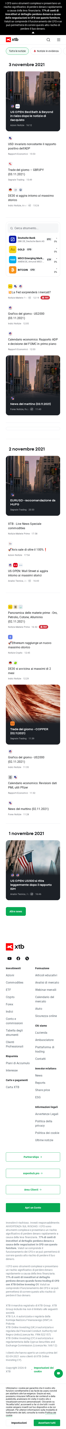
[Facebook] (18, 958)
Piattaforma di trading (44, 1049)
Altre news (16, 911)
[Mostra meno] (33, 33)
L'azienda (41, 1032)
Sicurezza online (46, 1016)
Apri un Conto (33, 1207)
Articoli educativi (46, 975)
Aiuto (38, 1008)
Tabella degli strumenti (14, 1032)
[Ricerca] (48, 39)
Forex (9, 1004)
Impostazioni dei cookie (44, 1369)
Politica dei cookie (47, 1133)
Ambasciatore (44, 1040)
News (39, 1075)
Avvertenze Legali (46, 1114)
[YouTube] (9, 958)
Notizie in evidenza (48, 51)
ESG (38, 1097)
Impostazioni (19, 1422)
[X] (27, 958)
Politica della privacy (43, 1123)
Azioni (10, 975)
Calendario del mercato (44, 999)
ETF (8, 990)
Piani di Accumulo (18, 1063)
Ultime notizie (44, 1140)
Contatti (40, 1059)
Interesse (12, 1070)
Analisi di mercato (47, 982)
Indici (9, 1011)
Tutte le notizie (17, 51)
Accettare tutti (47, 1422)
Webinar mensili (45, 990)
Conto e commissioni (14, 1021)
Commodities (14, 982)
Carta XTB (12, 1087)
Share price (42, 1090)
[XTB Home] (10, 39)
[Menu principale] (58, 39)
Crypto (10, 997)
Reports (40, 1083)
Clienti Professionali (14, 1044)
